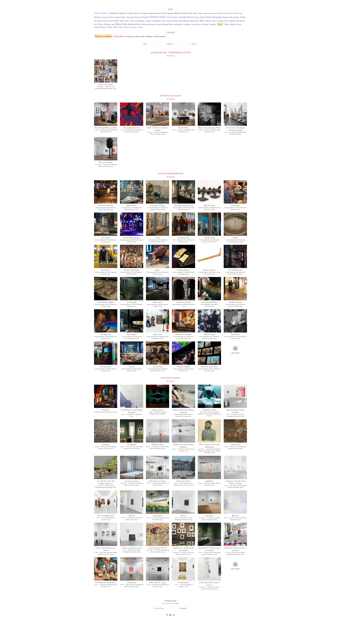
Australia (129, 13)
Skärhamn (149, 36)
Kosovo (127, 21)
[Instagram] (173, 615)
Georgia (196, 17)
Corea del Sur (228, 13)
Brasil (164, 13)
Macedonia (175, 21)
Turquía (110, 27)
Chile (190, 13)
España (146, 17)
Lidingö (137, 36)
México (202, 20)
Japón (122, 20)
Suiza (226, 24)
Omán (237, 21)
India (231, 17)
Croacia (236, 13)
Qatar (113, 24)
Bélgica (177, 13)
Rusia (171, 24)
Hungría (225, 17)
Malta (180, 21)
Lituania (148, 21)
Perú (95, 24)
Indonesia (236, 17)
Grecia (202, 17)
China (195, 13)
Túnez (115, 27)
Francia (190, 16)
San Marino (187, 24)
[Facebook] (167, 615)
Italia (116, 20)
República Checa (134, 24)
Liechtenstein (140, 21)
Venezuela (133, 27)
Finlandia (182, 17)
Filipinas (175, 17)
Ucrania (120, 27)
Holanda (208, 17)
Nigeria (214, 21)
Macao (169, 21)
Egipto (105, 17)
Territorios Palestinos (100, 27)
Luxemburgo (156, 20)
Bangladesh (151, 13)
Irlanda (242, 17)
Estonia (169, 17)
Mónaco (208, 21)
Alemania (113, 12)
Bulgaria (171, 13)
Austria (137, 13)
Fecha (145, 44)
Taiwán (239, 24)
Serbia (199, 24)
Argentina (121, 13)
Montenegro (194, 21)
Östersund (162, 36)
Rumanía (165, 24)
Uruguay (126, 27)
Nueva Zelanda (229, 21)
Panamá (242, 21)
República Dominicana (148, 24)
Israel (111, 21)
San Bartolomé (178, 24)
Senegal (193, 24)
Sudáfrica (212, 24)
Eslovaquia (130, 17)
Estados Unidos (158, 16)
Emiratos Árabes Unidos (117, 17)
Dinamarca (98, 17)
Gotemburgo (129, 36)
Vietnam (140, 27)
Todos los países (101, 13)
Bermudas (158, 13)
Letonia (132, 21)
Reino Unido (121, 24)
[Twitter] (170, 615)
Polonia (100, 24)
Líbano (164, 21)
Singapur (205, 24)
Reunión (159, 24)
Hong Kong (217, 17)
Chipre (200, 13)
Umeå (155, 36)
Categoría (169, 44)
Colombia (218, 13)
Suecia (220, 24)
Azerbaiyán (144, 13)
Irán (95, 21)
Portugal (107, 24)
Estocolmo (119, 36)
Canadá (185, 13)
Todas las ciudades (103, 36)
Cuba (240, 13)
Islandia (99, 21)
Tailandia (233, 24)
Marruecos (186, 21)
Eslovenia (138, 17)
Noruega (221, 21)
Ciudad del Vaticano (208, 13)
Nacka (143, 36)
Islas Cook (106, 21)
